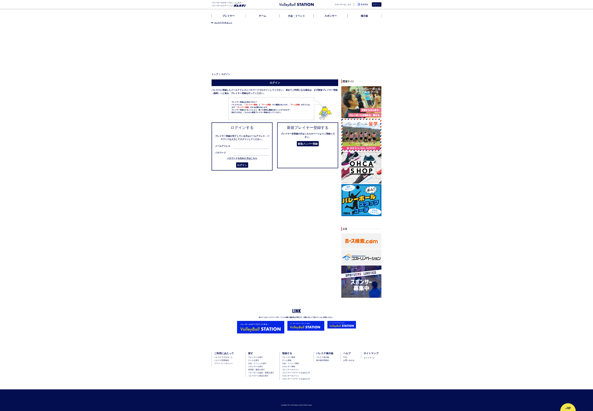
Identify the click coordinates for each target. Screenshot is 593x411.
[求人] (361, 200)
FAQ (345, 357)
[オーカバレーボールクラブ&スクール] (361, 102)
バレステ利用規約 (221, 360)
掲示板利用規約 (322, 360)
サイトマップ (369, 358)
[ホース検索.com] (361, 241)
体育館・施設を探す (256, 370)
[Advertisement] (296, 48)
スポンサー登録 (288, 366)
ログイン (242, 165)
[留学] (361, 135)
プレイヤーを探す (255, 357)
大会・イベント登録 (290, 363)
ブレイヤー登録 (288, 357)
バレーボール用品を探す (258, 376)
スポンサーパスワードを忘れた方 (296, 379)
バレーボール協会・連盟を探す (261, 373)
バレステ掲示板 (322, 357)
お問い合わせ (348, 360)
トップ (215, 74)
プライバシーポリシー (223, 363)
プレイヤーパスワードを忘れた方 (296, 373)
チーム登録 (286, 360)
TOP (569, 408)
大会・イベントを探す (257, 363)
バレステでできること (223, 22)
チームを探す (253, 360)
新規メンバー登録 (308, 143)
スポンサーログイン (290, 376)
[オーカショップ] (361, 168)
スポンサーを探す (255, 366)
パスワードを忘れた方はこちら (242, 158)
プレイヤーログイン (290, 370)
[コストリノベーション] (361, 257)
